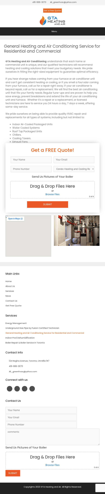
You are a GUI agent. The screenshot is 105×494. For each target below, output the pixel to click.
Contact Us (11, 300)
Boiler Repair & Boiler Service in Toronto (25, 342)
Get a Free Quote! (52, 10)
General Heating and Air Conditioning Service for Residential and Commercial (44, 332)
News (8, 295)
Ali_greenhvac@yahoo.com (63, 2)
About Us (10, 286)
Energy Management (16, 323)
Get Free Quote (13, 305)
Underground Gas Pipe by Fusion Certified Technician (32, 328)
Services (9, 291)
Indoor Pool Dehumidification (20, 337)
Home (8, 281)
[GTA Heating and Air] (52, 20)
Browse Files (52, 194)
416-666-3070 (39, 2)
